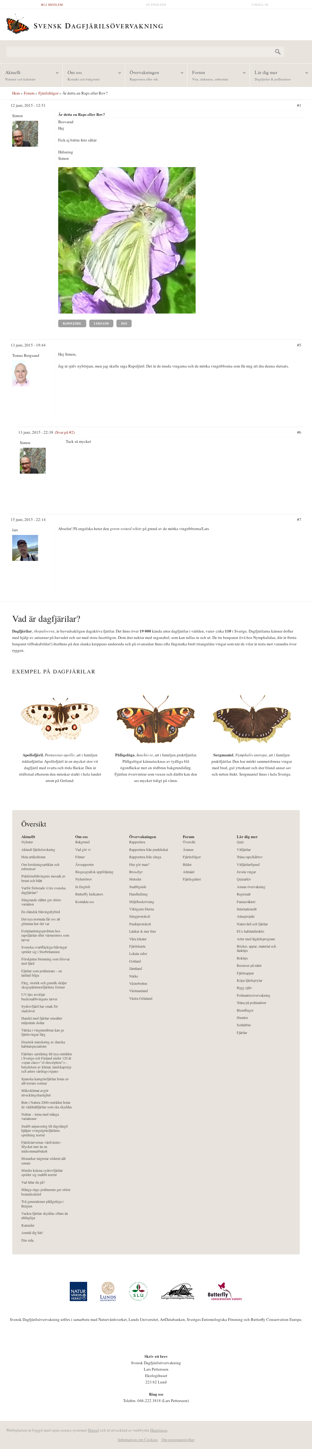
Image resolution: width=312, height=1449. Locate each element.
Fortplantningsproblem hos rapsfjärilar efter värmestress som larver (45, 935)
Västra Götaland (140, 998)
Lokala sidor (138, 953)
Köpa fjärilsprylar (249, 980)
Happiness (158, 1430)
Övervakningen (142, 75)
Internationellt (247, 909)
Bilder (187, 864)
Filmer (80, 857)
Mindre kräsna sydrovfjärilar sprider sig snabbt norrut (42, 1172)
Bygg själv (244, 987)
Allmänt (188, 872)
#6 (299, 432)
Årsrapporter (84, 864)
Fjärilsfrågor (48, 93)
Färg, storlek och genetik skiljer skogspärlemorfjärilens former (44, 985)
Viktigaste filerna (141, 909)
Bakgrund (82, 842)
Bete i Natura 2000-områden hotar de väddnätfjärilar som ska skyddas (46, 1104)
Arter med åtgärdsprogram (256, 939)
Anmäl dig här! (32, 1232)
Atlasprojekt (245, 916)
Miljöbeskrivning (141, 901)
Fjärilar (242, 1032)
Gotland (135, 961)
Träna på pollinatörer (251, 1002)
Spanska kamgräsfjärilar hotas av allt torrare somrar (45, 1081)
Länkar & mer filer (142, 931)
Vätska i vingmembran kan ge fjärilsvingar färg (42, 1032)
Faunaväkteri (246, 901)
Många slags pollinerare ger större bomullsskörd (45, 1191)
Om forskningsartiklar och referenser (40, 866)
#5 (299, 345)
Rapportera (137, 842)
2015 (124, 323)
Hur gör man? (139, 864)
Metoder (135, 879)
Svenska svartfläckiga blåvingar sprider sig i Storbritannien (44, 949)
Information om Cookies (138, 1439)
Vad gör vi (82, 849)
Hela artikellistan (33, 857)
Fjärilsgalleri (192, 879)
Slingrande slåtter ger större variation (41, 902)
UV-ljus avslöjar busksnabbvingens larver (39, 996)
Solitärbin (244, 1025)
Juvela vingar (246, 872)
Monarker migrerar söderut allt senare (43, 1160)
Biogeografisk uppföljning (94, 872)
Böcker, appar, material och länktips (256, 948)
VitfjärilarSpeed (248, 864)
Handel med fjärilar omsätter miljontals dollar (41, 1020)
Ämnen (188, 849)
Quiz (240, 842)
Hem (16, 93)
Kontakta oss (84, 901)
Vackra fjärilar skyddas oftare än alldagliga (44, 1215)
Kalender (27, 1225)
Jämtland (135, 968)
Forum (207, 75)
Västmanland (138, 990)
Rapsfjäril (72, 323)
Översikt (189, 842)
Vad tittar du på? (33, 1182)
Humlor (242, 1017)
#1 (299, 105)
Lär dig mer (270, 75)
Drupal (93, 1430)
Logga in (260, 4)
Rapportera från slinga (145, 857)
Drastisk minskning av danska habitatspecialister (43, 1044)
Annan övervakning (251, 886)
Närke (133, 976)
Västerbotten (138, 983)
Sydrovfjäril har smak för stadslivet (39, 1008)
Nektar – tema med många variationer (40, 1116)
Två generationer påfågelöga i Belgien (42, 1203)
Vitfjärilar (244, 849)
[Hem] (156, 23)
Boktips (242, 958)
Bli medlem (52, 4)
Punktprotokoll (140, 924)
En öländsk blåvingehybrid (40, 911)
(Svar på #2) (65, 432)
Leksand (101, 323)
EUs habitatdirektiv (250, 931)
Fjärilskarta (137, 946)
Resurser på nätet (249, 965)
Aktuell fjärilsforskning (38, 849)
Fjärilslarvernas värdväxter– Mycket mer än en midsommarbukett (41, 1146)
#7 (299, 519)
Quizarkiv (244, 879)
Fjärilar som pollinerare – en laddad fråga (41, 973)
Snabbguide (137, 886)
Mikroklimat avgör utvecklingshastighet (36, 1092)
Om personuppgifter (177, 1439)
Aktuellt (18, 75)
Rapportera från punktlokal (148, 849)
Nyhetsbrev (83, 879)
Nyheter (27, 842)
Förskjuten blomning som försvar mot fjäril (45, 961)
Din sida (27, 1240)
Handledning (138, 894)
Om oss (81, 75)
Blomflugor (245, 1010)
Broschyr (136, 872)
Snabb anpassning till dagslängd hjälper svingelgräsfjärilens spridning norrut (44, 1130)
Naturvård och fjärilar (252, 924)
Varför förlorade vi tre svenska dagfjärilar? (43, 890)
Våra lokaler (138, 939)
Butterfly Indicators (89, 894)
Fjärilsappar (245, 973)
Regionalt (243, 894)
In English (156, 4)
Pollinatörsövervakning (253, 995)
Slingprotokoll (139, 916)
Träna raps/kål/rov (250, 857)
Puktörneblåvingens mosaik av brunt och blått (43, 878)
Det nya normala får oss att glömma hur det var (40, 921)
